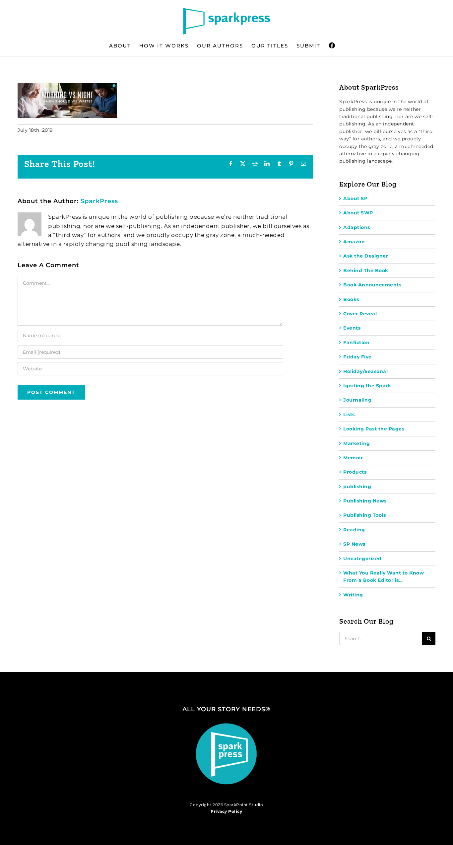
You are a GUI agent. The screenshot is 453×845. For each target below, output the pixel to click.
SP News (354, 544)
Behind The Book (365, 270)
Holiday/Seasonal (365, 371)
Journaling (357, 400)
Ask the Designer (365, 256)
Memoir (353, 458)
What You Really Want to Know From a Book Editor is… (383, 576)
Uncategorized (362, 559)
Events (351, 328)
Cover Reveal (360, 314)
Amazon (354, 242)
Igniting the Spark (367, 386)
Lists (349, 415)
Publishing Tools (364, 515)
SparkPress (99, 201)
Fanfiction (356, 343)
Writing (353, 595)
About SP (355, 198)
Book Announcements (372, 285)
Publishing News (365, 501)
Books (351, 299)
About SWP (358, 213)
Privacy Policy (226, 811)
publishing (357, 487)
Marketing (356, 443)
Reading (354, 530)
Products (354, 472)
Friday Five (357, 357)
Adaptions (356, 227)
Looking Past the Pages (373, 429)
